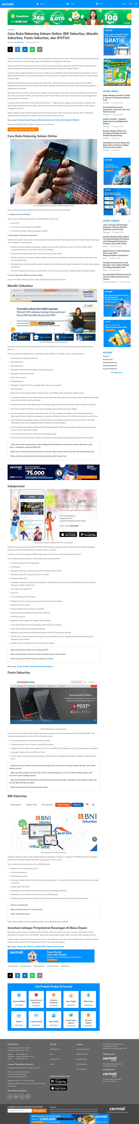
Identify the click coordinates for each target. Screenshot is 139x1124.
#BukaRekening (13, 966)
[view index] (129, 221)
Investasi (11, 30)
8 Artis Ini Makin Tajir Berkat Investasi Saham (35, 666)
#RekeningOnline (26, 966)
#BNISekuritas (65, 966)
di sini (50, 250)
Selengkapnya (116, 372)
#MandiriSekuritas (52, 966)
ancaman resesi (21, 58)
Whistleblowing (81, 1064)
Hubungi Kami (55, 1059)
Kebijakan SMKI (81, 1059)
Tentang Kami (54, 1049)
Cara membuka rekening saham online (22, 210)
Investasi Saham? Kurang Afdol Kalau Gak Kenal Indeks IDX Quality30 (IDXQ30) (48, 120)
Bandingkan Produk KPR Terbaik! (22, 129)
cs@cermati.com (22, 1058)
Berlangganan (39, 1111)
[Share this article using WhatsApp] (32, 49)
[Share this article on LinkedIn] (25, 49)
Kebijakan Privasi (82, 1054)
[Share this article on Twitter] (10, 49)
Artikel (52, 1064)
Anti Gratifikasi (81, 1069)
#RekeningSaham (39, 966)
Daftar (131, 4)
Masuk (124, 4)
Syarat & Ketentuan (83, 1049)
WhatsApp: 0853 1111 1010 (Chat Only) (21, 1081)
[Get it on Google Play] (75, 1081)
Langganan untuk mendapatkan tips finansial (25, 1107)
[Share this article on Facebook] (17, 49)
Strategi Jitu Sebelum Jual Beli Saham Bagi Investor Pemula (40, 946)
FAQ (51, 1054)
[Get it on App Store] (75, 1088)
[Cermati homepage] (117, 1108)
